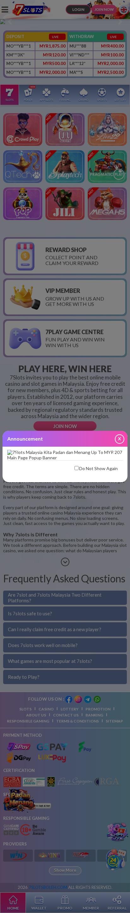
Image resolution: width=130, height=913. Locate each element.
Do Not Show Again (98, 468)
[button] (16, 455)
